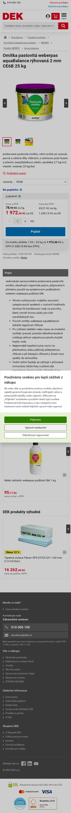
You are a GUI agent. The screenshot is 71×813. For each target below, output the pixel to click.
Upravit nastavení (35, 427)
